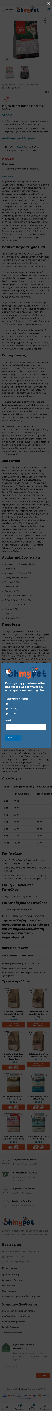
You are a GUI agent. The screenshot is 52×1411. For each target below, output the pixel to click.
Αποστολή (13, 737)
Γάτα (12, 704)
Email (9, 720)
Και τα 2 (14, 714)
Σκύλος (13, 709)
